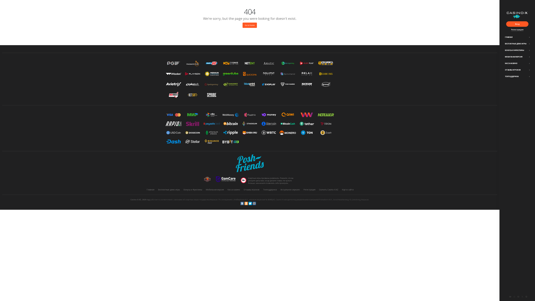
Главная (509, 37)
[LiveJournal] (258, 203)
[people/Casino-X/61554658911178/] (518, 297)
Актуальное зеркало (290, 189)
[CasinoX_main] (522, 297)
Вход (517, 24)
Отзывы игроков (513, 70)
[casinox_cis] (514, 297)
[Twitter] (250, 203)
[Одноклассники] (246, 203)
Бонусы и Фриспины (514, 50)
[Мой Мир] (254, 203)
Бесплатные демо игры (516, 44)
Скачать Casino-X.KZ (328, 189)
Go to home (250, 25)
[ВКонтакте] (242, 203)
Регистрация (517, 29)
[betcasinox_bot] (526, 297)
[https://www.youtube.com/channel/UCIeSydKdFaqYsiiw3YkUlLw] (510, 297)
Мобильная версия (513, 57)
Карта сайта (348, 189)
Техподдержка (512, 76)
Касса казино (511, 63)
